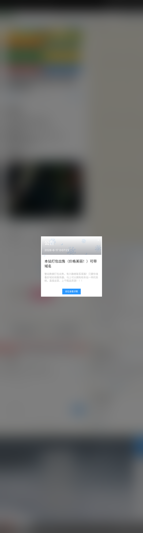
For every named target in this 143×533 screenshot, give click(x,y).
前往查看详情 (71, 291)
